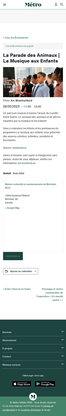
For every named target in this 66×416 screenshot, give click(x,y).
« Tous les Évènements (15, 37)
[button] (4, 5)
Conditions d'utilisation (31, 410)
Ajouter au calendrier (21, 271)
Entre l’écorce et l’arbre (17, 289)
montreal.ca (19, 148)
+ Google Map (12, 207)
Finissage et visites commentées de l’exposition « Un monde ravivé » (49, 294)
